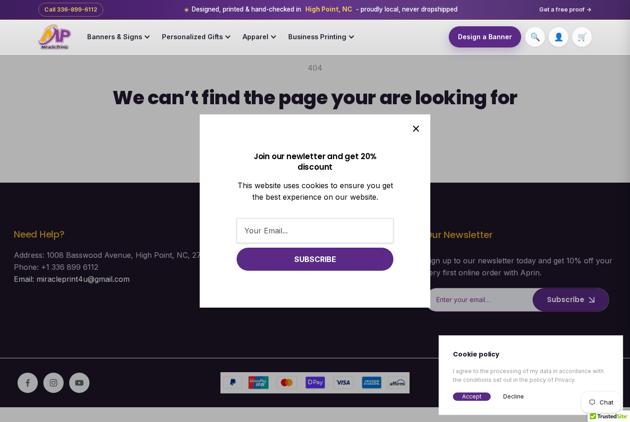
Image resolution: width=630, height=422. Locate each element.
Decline (513, 396)
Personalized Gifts (192, 37)
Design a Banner (485, 37)
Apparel (255, 37)
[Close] (416, 128)
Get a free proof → (565, 9)
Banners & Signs (114, 37)
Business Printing (317, 37)
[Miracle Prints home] (54, 36)
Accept (471, 396)
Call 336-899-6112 (70, 9)
